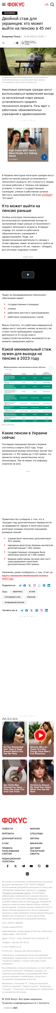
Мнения (35, 828)
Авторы (34, 838)
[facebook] (7, 866)
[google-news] (47, 866)
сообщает (47, 194)
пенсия (31, 597)
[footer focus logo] (14, 820)
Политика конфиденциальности (19, 1003)
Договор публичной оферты (37, 851)
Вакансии (36, 843)
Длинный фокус (12, 838)
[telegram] (23, 866)
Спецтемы (36, 833)
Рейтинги (8, 833)
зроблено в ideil (10, 1008)
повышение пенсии (15, 602)
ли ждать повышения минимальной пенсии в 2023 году (27, 575)
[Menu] (3, 4)
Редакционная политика (11, 860)
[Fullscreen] (51, 368)
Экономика (9, 13)
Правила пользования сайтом (10, 851)
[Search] (52, 4)
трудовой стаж (13, 597)
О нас (5, 843)
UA (47, 4)
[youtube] (31, 866)
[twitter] (15, 866)
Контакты (44, 1003)
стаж (32, 592)
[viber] (39, 866)
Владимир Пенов (11, 36)
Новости (7, 828)
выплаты (18, 592)
